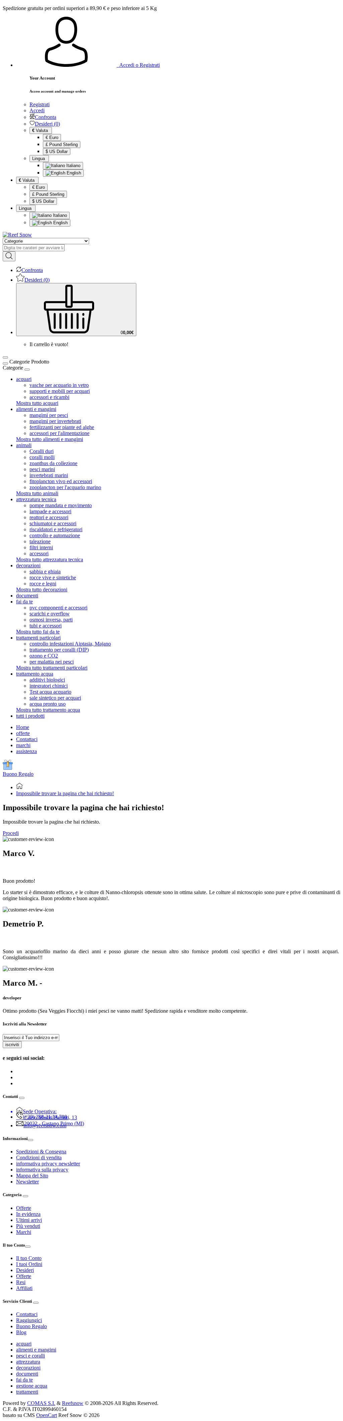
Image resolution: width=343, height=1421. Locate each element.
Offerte (23, 1208)
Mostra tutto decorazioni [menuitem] (41, 589)
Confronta (45, 117)
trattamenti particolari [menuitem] (38, 638)
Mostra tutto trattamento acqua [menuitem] (48, 710)
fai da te (24, 1380)
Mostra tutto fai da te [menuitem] (38, 631)
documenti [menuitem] (27, 595)
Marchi (23, 1232)
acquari (23, 1343)
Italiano (72, 165)
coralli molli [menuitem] (42, 457)
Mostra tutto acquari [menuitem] (37, 403)
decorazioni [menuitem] (28, 565)
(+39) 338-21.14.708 (45, 1117)
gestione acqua (31, 1386)
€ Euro (52, 137)
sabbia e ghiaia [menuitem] (45, 571)
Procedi (11, 833)
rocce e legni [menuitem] (42, 583)
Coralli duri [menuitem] (41, 451)
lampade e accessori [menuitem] (50, 511)
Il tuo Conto (29, 1258)
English (73, 172)
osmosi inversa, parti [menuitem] (51, 619)
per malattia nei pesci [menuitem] (51, 662)
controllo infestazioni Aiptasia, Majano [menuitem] (70, 644)
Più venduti (28, 1226)
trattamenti (27, 1392)
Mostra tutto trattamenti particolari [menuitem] (51, 668)
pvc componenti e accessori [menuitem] (58, 607)
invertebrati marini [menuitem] (48, 475)
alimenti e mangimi (36, 1350)
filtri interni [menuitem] (41, 547)
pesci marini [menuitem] (42, 469)
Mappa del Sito (32, 1175)
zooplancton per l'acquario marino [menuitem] (65, 487)
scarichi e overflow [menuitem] (49, 613)
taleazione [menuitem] (40, 541)
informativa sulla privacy (42, 1169)
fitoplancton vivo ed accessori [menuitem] (60, 481)
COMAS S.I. (41, 1403)
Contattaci (27, 739)
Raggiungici (29, 1320)
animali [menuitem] (23, 445)
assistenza (26, 751)
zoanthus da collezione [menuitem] (53, 463)
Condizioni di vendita (39, 1157)
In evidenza (28, 1214)
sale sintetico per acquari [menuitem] (55, 698)
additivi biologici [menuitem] (47, 680)
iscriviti (12, 1044)
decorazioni (28, 1368)
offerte (23, 733)
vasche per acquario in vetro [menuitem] (59, 385)
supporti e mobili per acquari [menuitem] (59, 391)
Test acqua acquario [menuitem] (50, 692)
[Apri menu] (5, 358)
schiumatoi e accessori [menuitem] (52, 523)
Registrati (39, 104)
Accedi (37, 110)
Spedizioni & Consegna (41, 1151)
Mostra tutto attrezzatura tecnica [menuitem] (49, 559)
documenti (27, 1374)
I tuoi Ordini (29, 1264)
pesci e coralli (30, 1356)
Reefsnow (72, 1403)
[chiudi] (27, 370)
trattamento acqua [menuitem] (34, 674)
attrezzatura (28, 1362)
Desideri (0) (47, 124)
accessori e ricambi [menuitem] (49, 397)
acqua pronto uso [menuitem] (47, 704)
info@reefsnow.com (44, 1125)
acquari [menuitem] (23, 379)
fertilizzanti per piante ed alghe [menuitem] (61, 427)
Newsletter (27, 1181)
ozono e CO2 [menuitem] (43, 656)
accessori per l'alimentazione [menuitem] (59, 433)
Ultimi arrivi (29, 1220)
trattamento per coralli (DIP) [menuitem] (59, 650)
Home (22, 727)
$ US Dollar (57, 151)
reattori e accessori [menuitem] (48, 517)
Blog (21, 1332)
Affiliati (24, 1288)
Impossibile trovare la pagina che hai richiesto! (65, 793)
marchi (23, 745)
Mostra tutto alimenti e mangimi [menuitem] (49, 439)
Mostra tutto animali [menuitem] (37, 493)
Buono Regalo (18, 774)
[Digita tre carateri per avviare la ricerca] (9, 256)
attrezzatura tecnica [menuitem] (36, 499)
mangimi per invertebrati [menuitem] (55, 421)
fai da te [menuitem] (24, 601)
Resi (20, 1282)
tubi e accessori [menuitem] (45, 625)
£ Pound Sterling (62, 144)
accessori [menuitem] (39, 553)
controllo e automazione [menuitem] (54, 535)
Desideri (25, 1270)
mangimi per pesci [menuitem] (48, 415)
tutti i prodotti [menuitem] (30, 716)
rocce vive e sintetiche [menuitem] (52, 577)
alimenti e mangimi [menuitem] (36, 409)
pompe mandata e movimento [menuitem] (60, 505)
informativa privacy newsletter (48, 1163)
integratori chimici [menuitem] (48, 686)
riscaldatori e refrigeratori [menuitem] (55, 529)
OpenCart (46, 1415)
